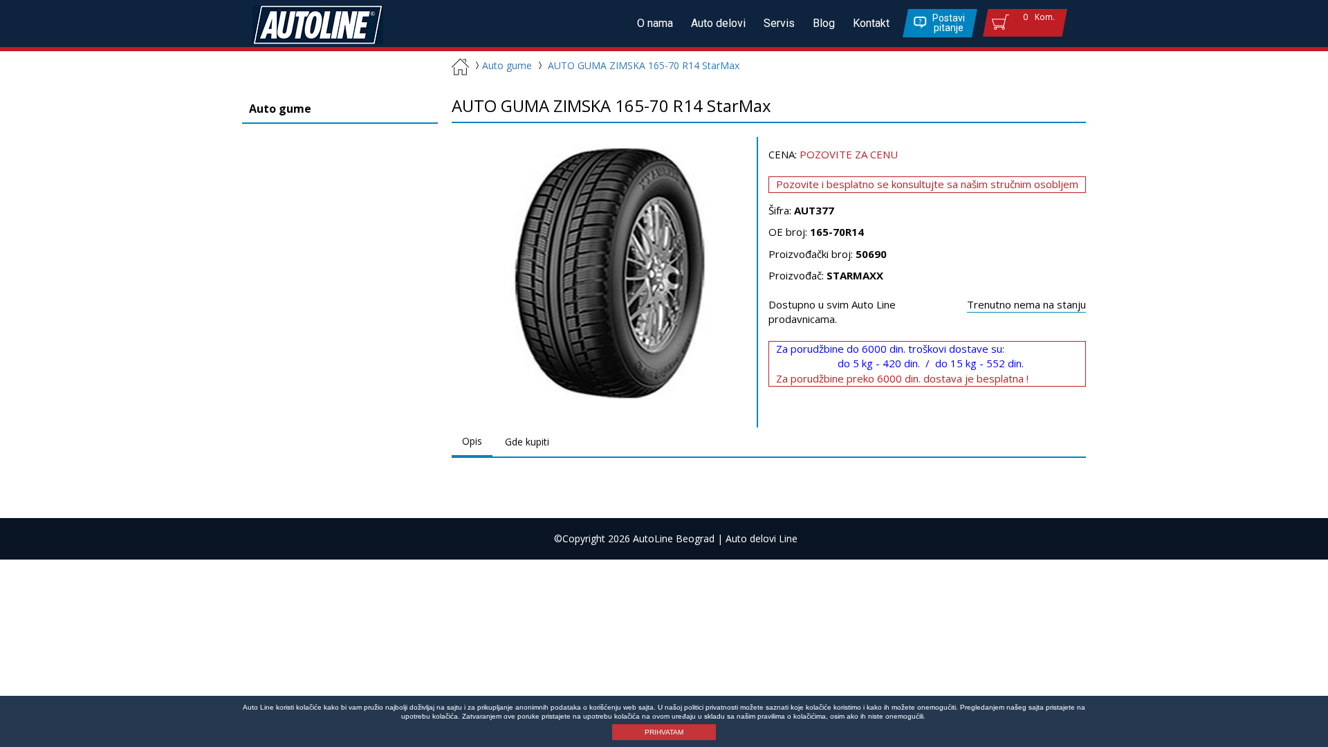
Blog (824, 23)
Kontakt (871, 23)
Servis (779, 23)
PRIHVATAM (664, 732)
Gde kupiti (527, 441)
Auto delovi (718, 23)
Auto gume (507, 65)
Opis (472, 441)
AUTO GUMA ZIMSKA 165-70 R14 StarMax (643, 65)
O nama (655, 23)
